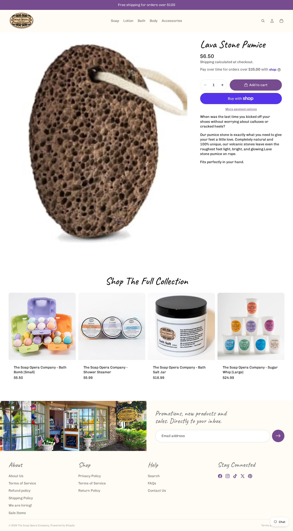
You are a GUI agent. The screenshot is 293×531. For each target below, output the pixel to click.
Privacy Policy (89, 476)
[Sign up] (278, 436)
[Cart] (281, 21)
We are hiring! (20, 505)
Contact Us (157, 491)
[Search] (263, 21)
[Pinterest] (250, 476)
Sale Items (17, 513)
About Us (16, 476)
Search (154, 476)
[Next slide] (69, 326)
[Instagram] (227, 476)
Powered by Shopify (62, 525)
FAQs (152, 483)
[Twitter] (242, 476)
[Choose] (69, 353)
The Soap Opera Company (33, 525)
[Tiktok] (235, 476)
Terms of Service (22, 483)
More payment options (241, 109)
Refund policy (19, 491)
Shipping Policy (21, 498)
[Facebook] (220, 476)
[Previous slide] (15, 326)
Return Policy (89, 491)
